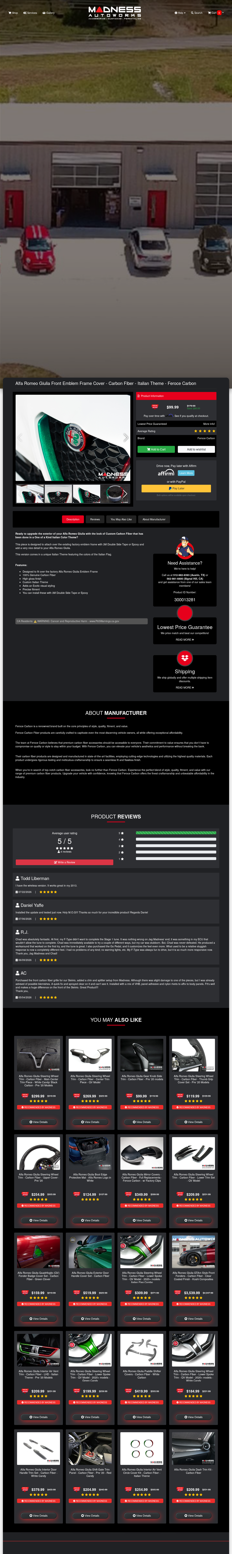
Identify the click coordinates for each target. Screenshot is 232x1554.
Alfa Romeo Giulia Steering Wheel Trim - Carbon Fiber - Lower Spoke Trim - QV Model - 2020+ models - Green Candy (90, 1375)
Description (73, 519)
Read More (184, 639)
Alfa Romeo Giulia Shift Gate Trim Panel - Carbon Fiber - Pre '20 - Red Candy (90, 1472)
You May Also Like (121, 519)
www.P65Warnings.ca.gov (104, 621)
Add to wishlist (196, 449)
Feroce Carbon (206, 438)
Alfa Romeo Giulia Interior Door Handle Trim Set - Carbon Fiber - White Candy (38, 1472)
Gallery (50, 13)
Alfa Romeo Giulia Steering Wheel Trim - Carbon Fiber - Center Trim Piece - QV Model (90, 1079)
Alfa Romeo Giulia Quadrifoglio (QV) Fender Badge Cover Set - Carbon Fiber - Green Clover (38, 1276)
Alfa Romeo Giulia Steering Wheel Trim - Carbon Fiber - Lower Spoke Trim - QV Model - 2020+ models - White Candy (193, 1375)
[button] (126, 438)
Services (31, 13)
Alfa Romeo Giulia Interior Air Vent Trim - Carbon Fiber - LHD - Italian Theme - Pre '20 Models (38, 1374)
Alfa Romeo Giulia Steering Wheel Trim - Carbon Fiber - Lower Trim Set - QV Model (193, 1177)
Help (180, 13)
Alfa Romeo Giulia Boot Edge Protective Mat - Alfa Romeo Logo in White (90, 1177)
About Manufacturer (154, 519)
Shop (14, 13)
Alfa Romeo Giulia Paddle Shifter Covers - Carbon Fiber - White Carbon (142, 1374)
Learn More (186, 473)
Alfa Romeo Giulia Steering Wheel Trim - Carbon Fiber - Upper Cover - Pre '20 (38, 1177)
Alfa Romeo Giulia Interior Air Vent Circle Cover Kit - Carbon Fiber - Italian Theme (142, 1472)
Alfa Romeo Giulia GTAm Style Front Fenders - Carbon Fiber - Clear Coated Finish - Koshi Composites (194, 1276)
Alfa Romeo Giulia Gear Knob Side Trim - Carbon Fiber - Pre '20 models (142, 1077)
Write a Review (66, 862)
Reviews (95, 519)
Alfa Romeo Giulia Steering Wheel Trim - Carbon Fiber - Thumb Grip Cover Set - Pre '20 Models (193, 1079)
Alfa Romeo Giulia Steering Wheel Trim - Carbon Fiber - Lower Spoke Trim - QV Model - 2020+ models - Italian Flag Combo (142, 1277)
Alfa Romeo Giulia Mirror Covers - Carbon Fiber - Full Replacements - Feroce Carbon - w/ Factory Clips (142, 1177)
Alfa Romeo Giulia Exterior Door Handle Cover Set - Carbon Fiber (90, 1274)
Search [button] (198, 13)
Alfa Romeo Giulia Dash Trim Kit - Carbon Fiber (193, 1470)
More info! (209, 424)
